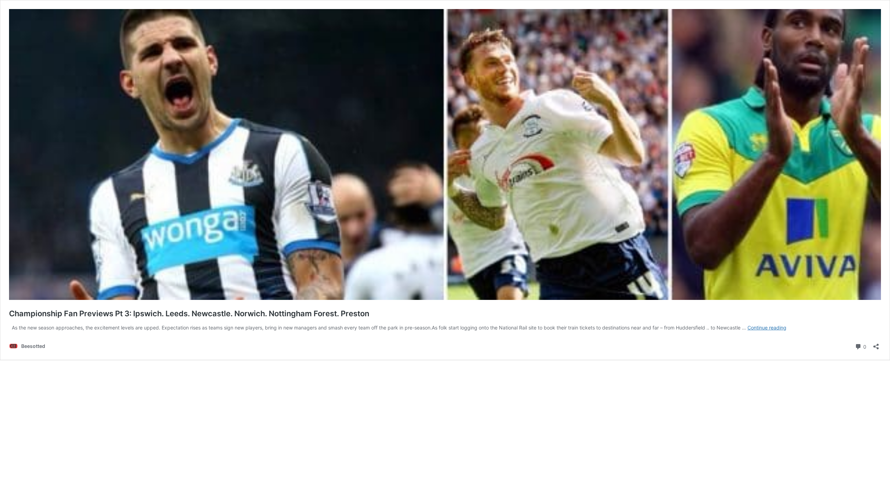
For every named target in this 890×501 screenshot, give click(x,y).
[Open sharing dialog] (876, 344)
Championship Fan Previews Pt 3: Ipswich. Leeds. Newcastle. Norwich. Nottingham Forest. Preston (189, 313)
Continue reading (766, 328)
